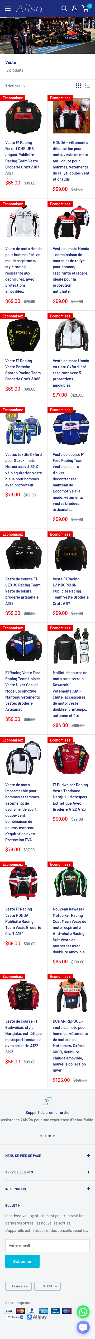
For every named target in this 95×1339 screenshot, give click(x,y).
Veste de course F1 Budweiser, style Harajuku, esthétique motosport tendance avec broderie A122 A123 (23, 1036)
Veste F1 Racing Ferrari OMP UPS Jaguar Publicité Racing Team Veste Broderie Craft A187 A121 (22, 157)
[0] (85, 8)
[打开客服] (83, 1327)
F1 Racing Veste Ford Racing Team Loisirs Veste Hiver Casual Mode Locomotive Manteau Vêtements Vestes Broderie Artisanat (22, 691)
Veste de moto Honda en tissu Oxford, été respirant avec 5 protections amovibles (71, 372)
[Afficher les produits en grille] (78, 85)
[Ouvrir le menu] (8, 9)
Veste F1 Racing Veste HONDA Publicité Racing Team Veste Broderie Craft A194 (23, 921)
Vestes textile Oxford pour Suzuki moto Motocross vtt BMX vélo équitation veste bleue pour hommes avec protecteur (23, 469)
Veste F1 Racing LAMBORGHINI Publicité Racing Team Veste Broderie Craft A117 (71, 591)
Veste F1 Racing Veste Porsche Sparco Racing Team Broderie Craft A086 (23, 369)
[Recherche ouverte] (64, 8)
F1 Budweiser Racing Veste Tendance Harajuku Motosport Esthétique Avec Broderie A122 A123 (70, 797)
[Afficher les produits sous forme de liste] (87, 85)
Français (18, 1286)
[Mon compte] (74, 8)
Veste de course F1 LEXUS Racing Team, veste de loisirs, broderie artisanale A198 (23, 591)
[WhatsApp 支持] (83, 1311)
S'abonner (22, 1261)
